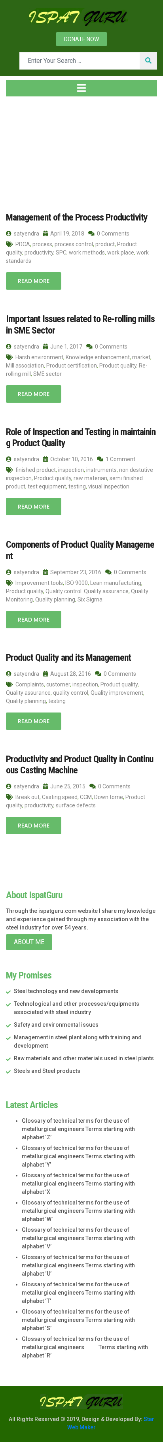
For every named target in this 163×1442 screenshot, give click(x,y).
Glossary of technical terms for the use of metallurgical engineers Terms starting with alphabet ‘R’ (85, 1347)
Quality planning (55, 599)
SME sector (47, 374)
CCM (86, 797)
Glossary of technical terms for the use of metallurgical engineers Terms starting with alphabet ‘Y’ (78, 1156)
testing (77, 486)
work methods (87, 252)
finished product (35, 470)
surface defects (76, 805)
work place (120, 252)
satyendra (26, 233)
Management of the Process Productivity (77, 217)
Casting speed (60, 797)
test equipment (47, 486)
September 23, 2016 (75, 572)
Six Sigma (90, 599)
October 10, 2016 (71, 459)
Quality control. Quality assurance (87, 591)
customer (58, 684)
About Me (29, 942)
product (105, 244)
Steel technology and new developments (66, 991)
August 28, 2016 (70, 674)
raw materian (90, 478)
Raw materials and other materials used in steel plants (84, 1058)
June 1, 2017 (65, 346)
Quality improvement (117, 693)
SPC (61, 252)
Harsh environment (39, 357)
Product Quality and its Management (68, 657)
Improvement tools (39, 583)
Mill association (25, 365)
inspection (71, 470)
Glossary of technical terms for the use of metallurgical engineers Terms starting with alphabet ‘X (78, 1183)
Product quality (117, 365)
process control (74, 244)
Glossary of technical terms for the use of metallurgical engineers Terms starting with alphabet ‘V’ (78, 1238)
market (141, 357)
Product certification (71, 365)
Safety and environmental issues (56, 1025)
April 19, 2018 (66, 233)
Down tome (108, 797)
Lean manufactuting (115, 583)
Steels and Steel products (47, 1071)
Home (21, 150)
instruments (101, 470)
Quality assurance (28, 693)
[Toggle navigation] (81, 88)
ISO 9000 (76, 583)
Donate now (81, 39)
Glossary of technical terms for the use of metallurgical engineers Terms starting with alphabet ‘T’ (78, 1292)
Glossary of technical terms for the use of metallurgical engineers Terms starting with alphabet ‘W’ (78, 1210)
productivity (39, 252)
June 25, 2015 (67, 786)
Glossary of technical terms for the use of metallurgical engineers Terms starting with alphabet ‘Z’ (78, 1129)
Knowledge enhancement (98, 357)
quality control (70, 693)
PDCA (22, 244)
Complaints (29, 684)
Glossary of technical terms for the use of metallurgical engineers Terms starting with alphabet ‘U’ (78, 1265)
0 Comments (112, 233)
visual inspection (108, 486)
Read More (33, 281)
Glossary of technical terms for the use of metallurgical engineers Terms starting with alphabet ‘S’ (78, 1319)
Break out (27, 797)
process (42, 244)
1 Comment (119, 459)
